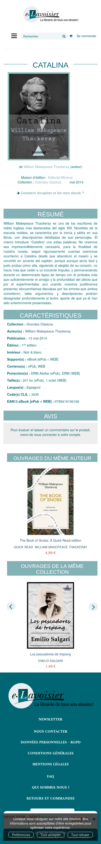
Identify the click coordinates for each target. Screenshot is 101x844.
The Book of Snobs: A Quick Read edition (50, 540)
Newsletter (50, 719)
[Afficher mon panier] (70, 35)
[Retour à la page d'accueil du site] (50, 14)
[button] (38, 116)
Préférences (21, 834)
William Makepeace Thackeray (46, 166)
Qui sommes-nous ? (50, 787)
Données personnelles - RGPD (51, 742)
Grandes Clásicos (48, 182)
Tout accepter (50, 834)
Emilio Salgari (50, 660)
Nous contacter (50, 731)
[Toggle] (14, 35)
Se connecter (86, 35)
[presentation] (11, 606)
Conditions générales (51, 753)
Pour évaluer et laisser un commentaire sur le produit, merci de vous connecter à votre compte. (50, 432)
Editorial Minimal (60, 177)
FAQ (50, 776)
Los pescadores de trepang (50, 654)
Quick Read (23, 547)
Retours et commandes (50, 798)
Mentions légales (50, 764)
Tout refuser (80, 834)
